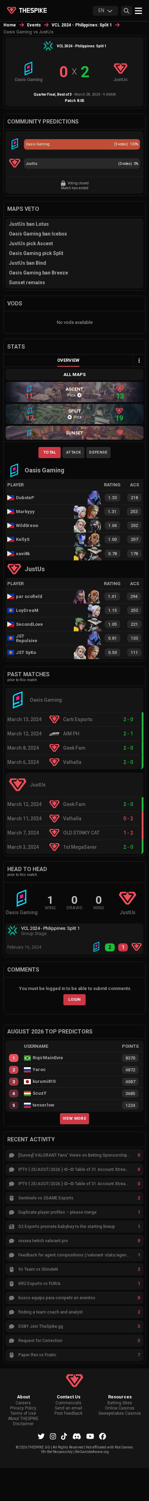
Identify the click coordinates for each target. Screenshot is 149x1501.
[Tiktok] (64, 1436)
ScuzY (39, 1093)
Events (34, 25)
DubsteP (25, 497)
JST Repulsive (26, 638)
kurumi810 (44, 1081)
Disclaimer (23, 1424)
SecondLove (29, 624)
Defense (98, 452)
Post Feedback (68, 1413)
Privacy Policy (23, 1408)
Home (9, 25)
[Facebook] (102, 1436)
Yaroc (39, 1069)
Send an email (68, 1408)
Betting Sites (119, 1403)
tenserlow (43, 1105)
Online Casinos (119, 1408)
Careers (23, 1403)
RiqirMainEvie (48, 1057)
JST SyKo (26, 652)
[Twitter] (41, 1436)
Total (49, 452)
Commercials (68, 1403)
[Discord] (76, 1436)
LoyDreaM (27, 610)
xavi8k (23, 553)
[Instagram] (53, 1436)
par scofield (29, 596)
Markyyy (25, 511)
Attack (73, 452)
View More (74, 1118)
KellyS (22, 539)
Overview (68, 360)
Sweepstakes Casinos (119, 1413)
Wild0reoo (27, 525)
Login (74, 999)
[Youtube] (90, 1436)
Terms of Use (23, 1413)
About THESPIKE (23, 1418)
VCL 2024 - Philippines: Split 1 (82, 25)
